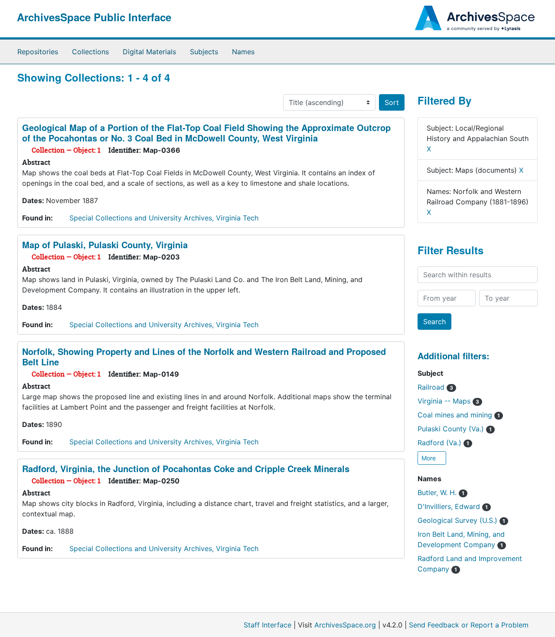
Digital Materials (149, 51)
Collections (90, 51)
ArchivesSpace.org (345, 625)
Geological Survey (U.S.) (461, 520)
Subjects (204, 51)
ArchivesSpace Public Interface (94, 17)
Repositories (37, 51)
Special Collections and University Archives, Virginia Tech (163, 217)
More (429, 458)
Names (243, 51)
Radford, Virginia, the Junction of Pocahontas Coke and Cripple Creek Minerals (185, 468)
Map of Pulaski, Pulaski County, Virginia (105, 244)
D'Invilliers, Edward (453, 506)
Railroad (435, 387)
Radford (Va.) (443, 442)
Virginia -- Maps (448, 401)
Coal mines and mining (459, 414)
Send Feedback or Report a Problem (469, 625)
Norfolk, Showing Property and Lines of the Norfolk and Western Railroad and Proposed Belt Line (204, 356)
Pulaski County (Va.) (455, 428)
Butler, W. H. (441, 492)
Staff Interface (267, 625)
